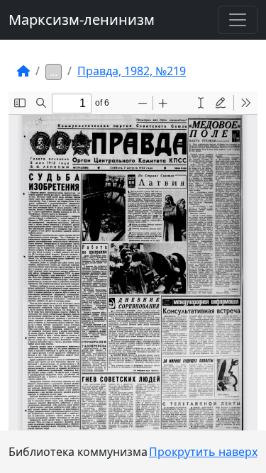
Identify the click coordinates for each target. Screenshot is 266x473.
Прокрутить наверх (203, 452)
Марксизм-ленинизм (82, 19)
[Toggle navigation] (237, 20)
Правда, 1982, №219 (131, 71)
